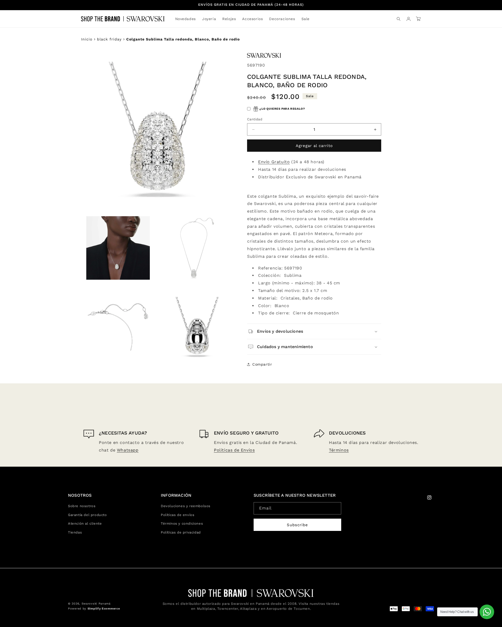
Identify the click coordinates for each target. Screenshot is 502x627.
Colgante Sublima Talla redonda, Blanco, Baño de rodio (183, 39)
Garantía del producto (87, 515)
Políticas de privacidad (181, 532)
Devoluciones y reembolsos (185, 506)
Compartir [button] (262, 364)
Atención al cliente (85, 524)
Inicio (86, 39)
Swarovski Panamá (96, 604)
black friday (109, 39)
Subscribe (297, 525)
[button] (209, 18)
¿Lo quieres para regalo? (282, 108)
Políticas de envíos (177, 515)
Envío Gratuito (274, 161)
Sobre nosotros (81, 506)
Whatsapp (128, 450)
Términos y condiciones (182, 524)
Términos (339, 450)
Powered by (94, 608)
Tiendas (75, 532)
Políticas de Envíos (234, 450)
